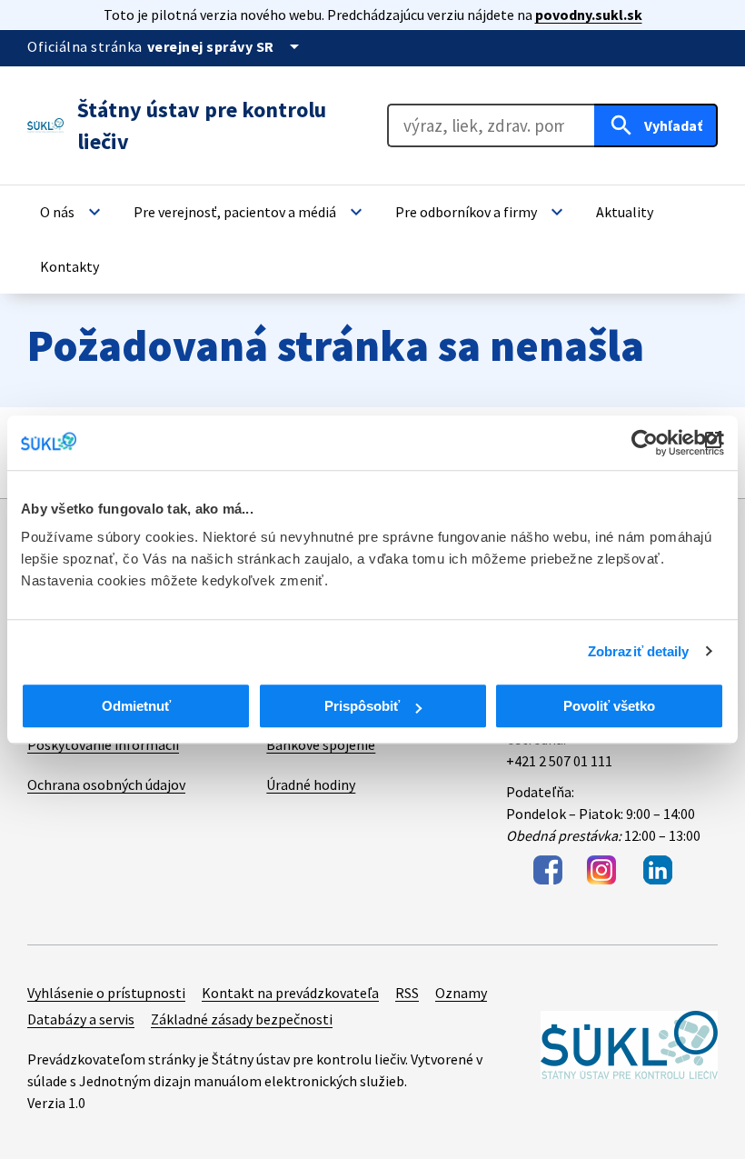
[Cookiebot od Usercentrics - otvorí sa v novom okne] (644, 442)
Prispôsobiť (362, 706)
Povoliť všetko (609, 706)
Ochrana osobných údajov (106, 784)
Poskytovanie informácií (103, 744)
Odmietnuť (136, 706)
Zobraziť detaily (639, 651)
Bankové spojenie (320, 744)
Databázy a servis (80, 1019)
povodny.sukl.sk (588, 14)
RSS (407, 993)
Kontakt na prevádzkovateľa (290, 993)
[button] (72, 212)
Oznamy (461, 993)
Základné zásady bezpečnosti (242, 1019)
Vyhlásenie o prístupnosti (106, 993)
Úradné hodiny (310, 784)
